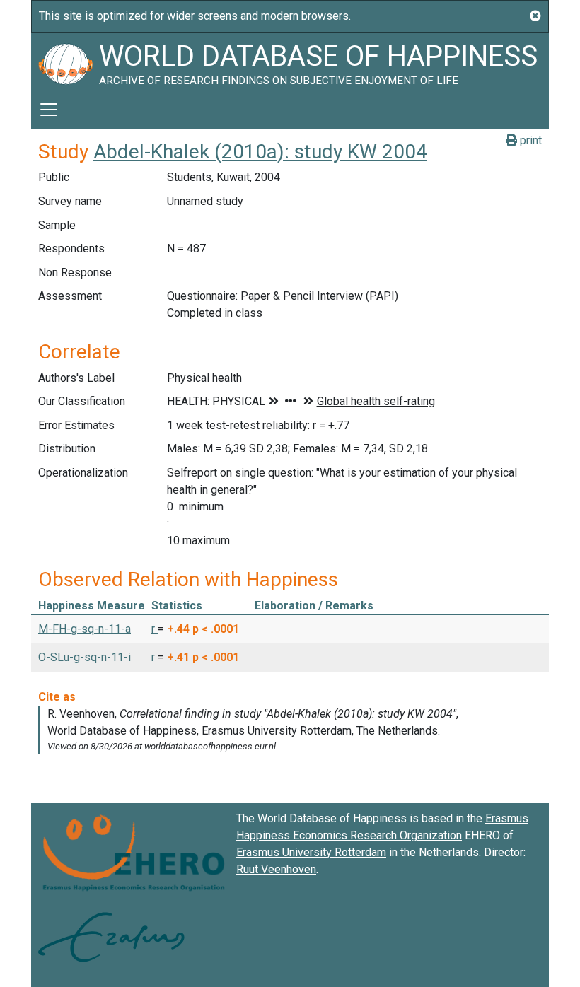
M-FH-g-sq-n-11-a (84, 629)
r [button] (154, 629)
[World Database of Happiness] (65, 61)
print (529, 140)
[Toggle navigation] (48, 109)
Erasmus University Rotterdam (311, 852)
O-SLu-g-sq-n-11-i (84, 657)
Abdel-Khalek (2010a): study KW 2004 (260, 151)
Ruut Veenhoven (276, 869)
